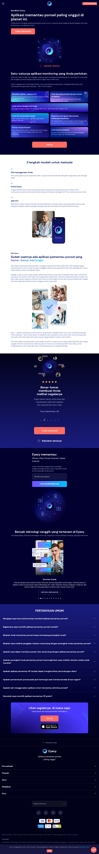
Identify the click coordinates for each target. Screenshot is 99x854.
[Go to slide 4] (45, 598)
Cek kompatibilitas (49, 484)
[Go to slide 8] (54, 598)
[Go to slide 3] (43, 598)
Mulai (50, 144)
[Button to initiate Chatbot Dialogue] (94, 850)
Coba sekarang (23, 31)
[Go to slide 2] (41, 598)
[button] (49, 619)
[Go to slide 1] (39, 598)
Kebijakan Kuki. (85, 847)
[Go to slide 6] (49, 598)
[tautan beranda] (49, 3)
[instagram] (53, 812)
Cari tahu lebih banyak (49, 592)
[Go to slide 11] (60, 598)
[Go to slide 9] (56, 598)
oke (49, 851)
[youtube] (60, 812)
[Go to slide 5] (47, 598)
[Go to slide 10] (58, 598)
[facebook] (46, 812)
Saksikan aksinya (52, 66)
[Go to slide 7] (52, 598)
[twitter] (38, 812)
